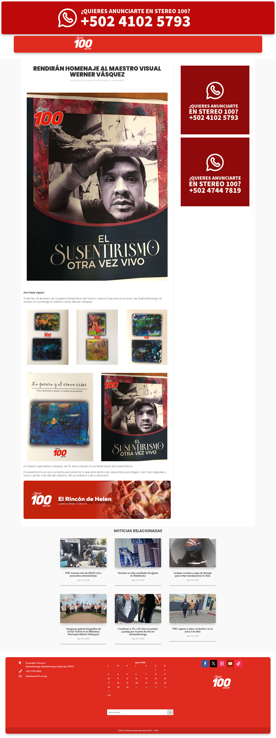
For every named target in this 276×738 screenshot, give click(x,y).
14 (146, 678)
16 (165, 678)
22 (156, 683)
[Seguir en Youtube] (230, 663)
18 (118, 683)
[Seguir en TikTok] (238, 663)
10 (109, 678)
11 (118, 678)
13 (136, 678)
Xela (106, 80)
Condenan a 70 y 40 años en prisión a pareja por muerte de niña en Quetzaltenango (138, 631)
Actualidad (88, 80)
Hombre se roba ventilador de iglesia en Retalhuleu (138, 574)
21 (146, 683)
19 (127, 683)
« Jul (109, 695)
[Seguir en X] (213, 663)
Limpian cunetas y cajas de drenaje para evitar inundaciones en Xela (193, 574)
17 (109, 683)
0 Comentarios (116, 80)
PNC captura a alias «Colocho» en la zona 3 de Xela (192, 630)
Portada (99, 80)
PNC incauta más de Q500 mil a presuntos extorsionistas (83, 574)
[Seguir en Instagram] (221, 663)
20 (137, 683)
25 (118, 687)
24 (109, 687)
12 (127, 678)
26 (127, 687)
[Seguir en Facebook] (205, 663)
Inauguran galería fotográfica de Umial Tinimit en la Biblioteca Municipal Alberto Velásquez (83, 631)
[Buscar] (170, 712)
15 (156, 678)
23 (165, 683)
